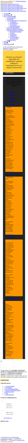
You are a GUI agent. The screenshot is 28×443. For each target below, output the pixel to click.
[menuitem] (15, 13)
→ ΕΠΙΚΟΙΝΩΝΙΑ (9, 394)
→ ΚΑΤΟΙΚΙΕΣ (8, 387)
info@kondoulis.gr (21, 1)
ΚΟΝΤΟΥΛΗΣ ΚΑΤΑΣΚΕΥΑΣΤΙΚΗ (10, 438)
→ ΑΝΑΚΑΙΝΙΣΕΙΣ (9, 386)
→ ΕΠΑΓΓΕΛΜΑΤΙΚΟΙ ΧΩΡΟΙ (12, 390)
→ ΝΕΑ (6, 393)
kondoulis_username (8, 48)
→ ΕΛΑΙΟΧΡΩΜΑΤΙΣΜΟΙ (11, 389)
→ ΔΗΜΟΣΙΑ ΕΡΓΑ (9, 392)
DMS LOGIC (21, 440)
